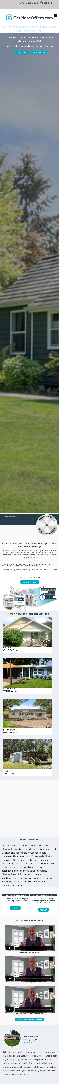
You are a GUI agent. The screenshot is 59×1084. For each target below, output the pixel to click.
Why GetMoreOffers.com (12, 516)
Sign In (47, 2)
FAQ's (7, 522)
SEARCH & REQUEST (30, 582)
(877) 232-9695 (28, 2)
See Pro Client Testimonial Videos (29, 1019)
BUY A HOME (39, 52)
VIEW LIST (15, 908)
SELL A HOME (20, 52)
